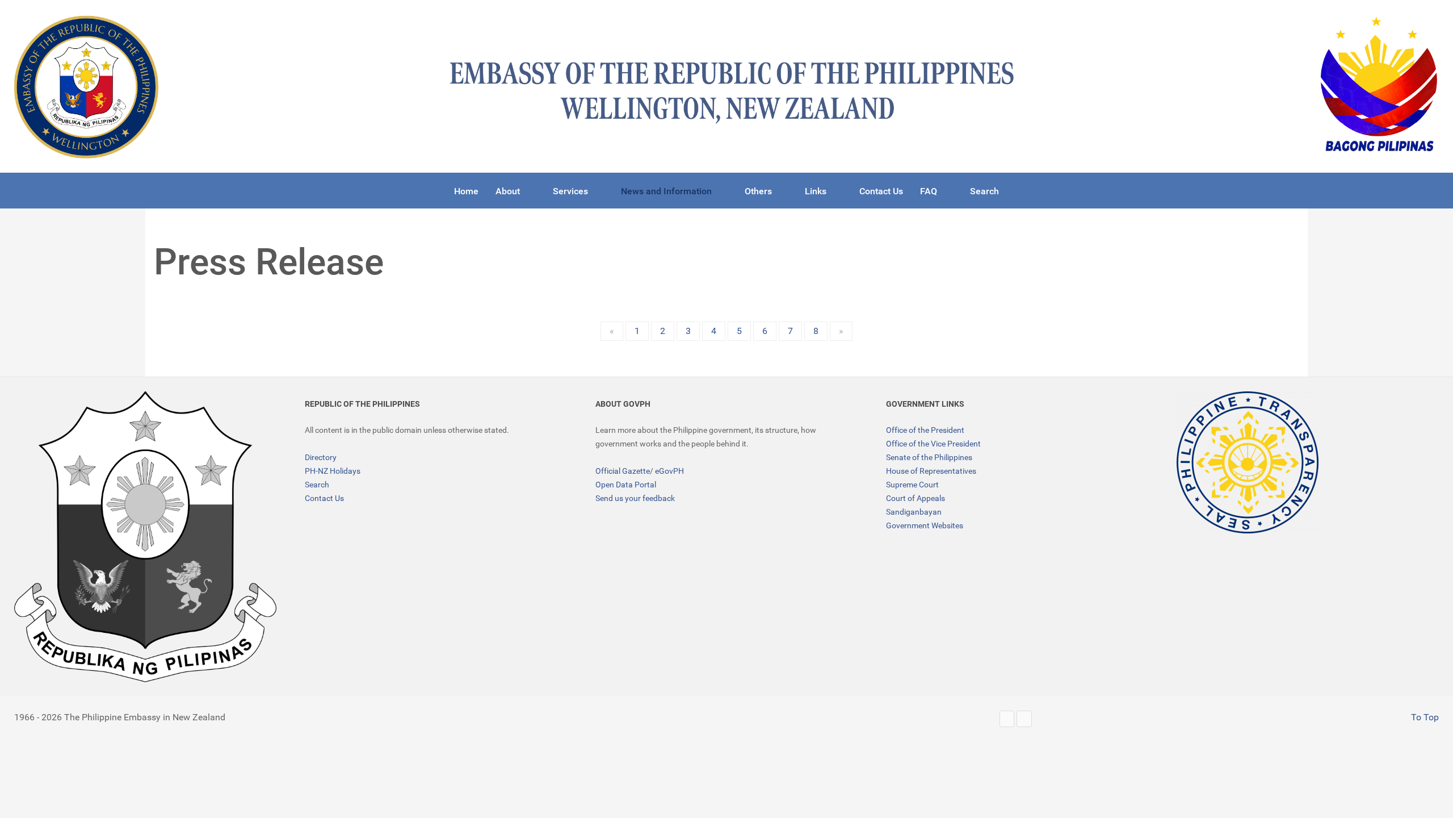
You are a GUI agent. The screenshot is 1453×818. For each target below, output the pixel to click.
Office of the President (925, 430)
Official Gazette (622, 470)
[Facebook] (1024, 719)
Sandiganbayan (914, 511)
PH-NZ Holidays (332, 470)
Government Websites (924, 525)
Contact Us (324, 498)
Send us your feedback (635, 498)
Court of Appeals (915, 498)
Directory (321, 457)
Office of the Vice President (933, 443)
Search (317, 484)
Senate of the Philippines (929, 457)
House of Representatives (931, 470)
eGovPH (669, 470)
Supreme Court (912, 484)
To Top (1424, 717)
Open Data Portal (625, 484)
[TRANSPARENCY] (1247, 462)
